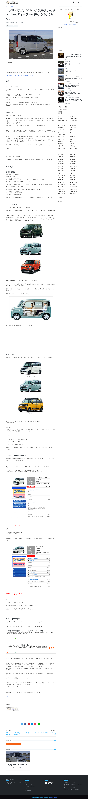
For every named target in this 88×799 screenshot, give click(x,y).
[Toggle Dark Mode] (78, 2)
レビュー (67, 83)
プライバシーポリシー (30, 786)
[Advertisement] (31, 340)
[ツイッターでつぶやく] (22, 724)
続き (7, 696)
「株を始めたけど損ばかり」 (70, 24)
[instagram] (73, 2)
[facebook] (71, 2)
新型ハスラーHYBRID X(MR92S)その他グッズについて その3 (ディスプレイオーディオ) (73, 100)
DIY (66, 53)
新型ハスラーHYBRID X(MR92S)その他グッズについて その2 (73, 86)
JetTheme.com (53, 797)
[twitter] (76, 2)
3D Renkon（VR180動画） (70, 787)
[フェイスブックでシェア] (25, 724)
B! (32, 723)
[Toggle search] (81, 2)
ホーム (26, 782)
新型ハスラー (67, 61)
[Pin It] (29, 724)
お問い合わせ (28, 790)
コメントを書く (14, 744)
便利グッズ (77, 83)
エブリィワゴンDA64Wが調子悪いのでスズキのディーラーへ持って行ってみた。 (73, 78)
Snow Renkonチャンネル (69, 782)
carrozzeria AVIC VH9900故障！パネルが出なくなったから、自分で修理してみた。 (73, 56)
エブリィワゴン (68, 68)
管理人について (28, 784)
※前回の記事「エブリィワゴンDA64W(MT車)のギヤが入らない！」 (22, 76)
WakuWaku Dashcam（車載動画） (72, 789)
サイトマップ (28, 788)
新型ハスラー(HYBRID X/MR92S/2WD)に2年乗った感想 (72, 93)
